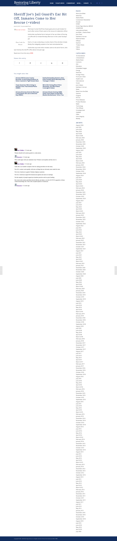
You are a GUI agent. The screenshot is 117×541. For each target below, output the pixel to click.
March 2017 (79, 362)
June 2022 (79, 230)
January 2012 (80, 492)
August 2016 (79, 376)
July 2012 (78, 479)
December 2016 (80, 368)
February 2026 (80, 138)
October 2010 (80, 517)
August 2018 (79, 326)
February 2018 (80, 339)
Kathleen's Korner (81, 87)
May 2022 (79, 232)
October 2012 (80, 473)
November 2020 (80, 270)
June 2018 (79, 330)
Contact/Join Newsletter (83, 20)
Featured (78, 72)
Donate (78, 22)
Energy (78, 70)
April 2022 (79, 234)
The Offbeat (79, 108)
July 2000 (78, 531)
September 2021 (81, 249)
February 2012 (80, 489)
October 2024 (80, 171)
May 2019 (79, 307)
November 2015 (80, 395)
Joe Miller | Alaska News (83, 32)
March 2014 (79, 437)
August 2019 (79, 301)
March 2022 (79, 236)
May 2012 (79, 483)
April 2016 (79, 385)
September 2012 (81, 475)
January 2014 (80, 441)
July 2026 (78, 127)
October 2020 (80, 272)
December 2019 (80, 293)
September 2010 (81, 519)
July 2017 (78, 353)
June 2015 (79, 406)
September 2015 (81, 399)
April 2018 (79, 335)
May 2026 (79, 131)
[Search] (91, 3)
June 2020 (79, 280)
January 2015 (80, 416)
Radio (77, 104)
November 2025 (80, 144)
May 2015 (79, 408)
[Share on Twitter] (30, 63)
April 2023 (79, 209)
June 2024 (79, 180)
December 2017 (80, 343)
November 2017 (80, 345)
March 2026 (79, 136)
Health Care (79, 79)
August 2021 (79, 251)
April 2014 (79, 435)
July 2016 (78, 378)
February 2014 (80, 439)
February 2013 (80, 464)
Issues (78, 83)
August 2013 (79, 452)
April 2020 (79, 284)
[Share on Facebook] (19, 63)
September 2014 (81, 425)
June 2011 (79, 506)
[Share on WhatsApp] (41, 63)
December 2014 (80, 418)
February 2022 (80, 238)
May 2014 (79, 433)
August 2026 (79, 125)
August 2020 (79, 276)
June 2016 (79, 381)
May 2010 (79, 527)
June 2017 (79, 355)
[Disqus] (43, 124)
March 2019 (79, 311)
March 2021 (79, 261)
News (77, 89)
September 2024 (81, 173)
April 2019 (79, 309)
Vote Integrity (80, 116)
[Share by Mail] (62, 63)
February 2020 (80, 288)
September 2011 (81, 500)
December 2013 (80, 443)
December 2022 (80, 217)
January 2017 (80, 366)
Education (79, 66)
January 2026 (80, 140)
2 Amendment (80, 58)
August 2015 (79, 402)
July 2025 (78, 152)
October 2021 (80, 247)
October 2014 (80, 422)
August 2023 (79, 201)
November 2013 (80, 445)
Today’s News (80, 45)
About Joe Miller (81, 13)
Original (78, 95)
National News (80, 38)
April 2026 (79, 133)
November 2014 (80, 420)
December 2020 (80, 268)
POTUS (78, 97)
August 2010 (79, 521)
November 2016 (80, 370)
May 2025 (79, 156)
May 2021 (79, 257)
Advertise (79, 15)
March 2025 (79, 161)
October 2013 (80, 448)
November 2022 (80, 219)
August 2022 (79, 226)
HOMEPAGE (79, 28)
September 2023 (81, 198)
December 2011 (80, 494)
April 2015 (79, 410)
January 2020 (80, 291)
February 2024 (80, 188)
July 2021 (78, 253)
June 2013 (79, 456)
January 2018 (80, 341)
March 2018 (79, 337)
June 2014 (79, 431)
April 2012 (79, 485)
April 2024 (79, 184)
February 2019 (80, 314)
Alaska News (79, 18)
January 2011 (80, 510)
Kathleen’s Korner (81, 36)
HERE (31, 53)
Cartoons (79, 62)
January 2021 (80, 265)
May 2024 (79, 182)
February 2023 (80, 213)
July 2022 (78, 228)
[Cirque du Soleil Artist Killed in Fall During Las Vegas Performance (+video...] (1, 270)
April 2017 (79, 360)
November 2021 (80, 244)
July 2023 (78, 203)
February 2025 (80, 163)
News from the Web (82, 91)
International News (81, 30)
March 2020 (79, 286)
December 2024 (80, 167)
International (80, 81)
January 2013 (80, 466)
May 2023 (79, 207)
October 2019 (80, 297)
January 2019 (80, 316)
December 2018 (80, 318)
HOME (78, 24)
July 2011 (78, 504)
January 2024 (80, 190)
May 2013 (79, 458)
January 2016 (80, 391)
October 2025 (80, 146)
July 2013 (78, 454)
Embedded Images (81, 68)
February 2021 (80, 263)
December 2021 (80, 242)
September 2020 (81, 274)
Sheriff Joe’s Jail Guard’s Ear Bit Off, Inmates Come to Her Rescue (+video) (40, 18)
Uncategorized (80, 110)
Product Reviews (81, 102)
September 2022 (81, 224)
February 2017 (80, 364)
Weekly (78, 118)
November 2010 (80, 515)
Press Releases (80, 100)
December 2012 (80, 469)
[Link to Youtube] (97, 3)
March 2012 (79, 487)
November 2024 (80, 169)
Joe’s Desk (79, 34)
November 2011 (80, 496)
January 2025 (80, 165)
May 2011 (79, 508)
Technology (79, 106)
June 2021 (79, 255)
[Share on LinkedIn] (51, 63)
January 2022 (80, 240)
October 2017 (80, 347)
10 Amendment (80, 56)
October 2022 (80, 221)
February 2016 (80, 389)
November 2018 (80, 320)
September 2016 (81, 374)
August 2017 (79, 351)
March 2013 (79, 462)
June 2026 (79, 129)
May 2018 (79, 332)
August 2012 (79, 477)
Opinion (78, 43)
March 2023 (79, 211)
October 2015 (80, 397)
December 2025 (80, 142)
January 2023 (80, 215)
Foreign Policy (80, 74)
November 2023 (80, 194)
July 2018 (78, 328)
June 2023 (79, 205)
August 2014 (79, 427)
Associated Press (27, 26)
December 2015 (80, 393)
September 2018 (81, 324)
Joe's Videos (79, 85)
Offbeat (78, 41)
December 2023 (80, 192)
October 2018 (80, 322)
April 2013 (79, 460)
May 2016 (79, 383)
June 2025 (79, 154)
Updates (78, 112)
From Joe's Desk (81, 77)
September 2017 (81, 349)
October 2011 (80, 498)
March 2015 (79, 412)
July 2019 (78, 303)
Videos (78, 47)
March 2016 (79, 387)
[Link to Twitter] (99, 3)
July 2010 (78, 523)
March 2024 (79, 186)
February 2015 (80, 414)
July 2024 (78, 177)
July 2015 (78, 404)
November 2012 (80, 471)
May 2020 (79, 282)
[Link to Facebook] (102, 3)
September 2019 (81, 299)
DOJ (77, 64)
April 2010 (79, 529)
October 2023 (80, 196)
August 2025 (79, 150)
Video (77, 114)
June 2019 (79, 305)
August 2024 (79, 175)
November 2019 (80, 295)
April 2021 (79, 259)
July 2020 (78, 278)
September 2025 (81, 148)
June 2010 (79, 525)
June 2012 (79, 481)
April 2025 (79, 159)
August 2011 (79, 502)
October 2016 (80, 372)
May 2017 (79, 358)
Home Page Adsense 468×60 (84, 26)
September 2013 (81, 450)
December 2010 (80, 512)
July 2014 (78, 429)
